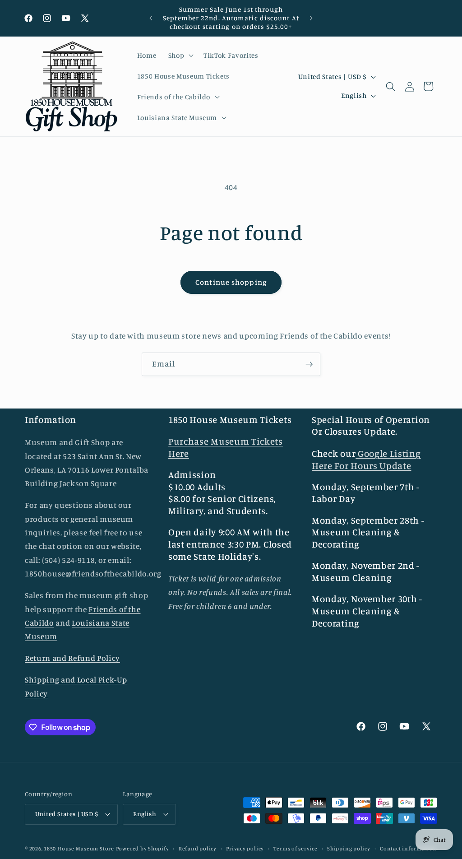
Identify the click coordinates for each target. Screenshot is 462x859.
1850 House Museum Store (79, 848)
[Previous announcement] (151, 18)
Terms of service (295, 848)
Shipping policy (348, 848)
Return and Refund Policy (72, 658)
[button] (180, 55)
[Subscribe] (309, 364)
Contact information (408, 848)
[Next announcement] (311, 18)
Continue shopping (231, 282)
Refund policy (198, 848)
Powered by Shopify (142, 848)
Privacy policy (245, 848)
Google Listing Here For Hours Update (366, 459)
